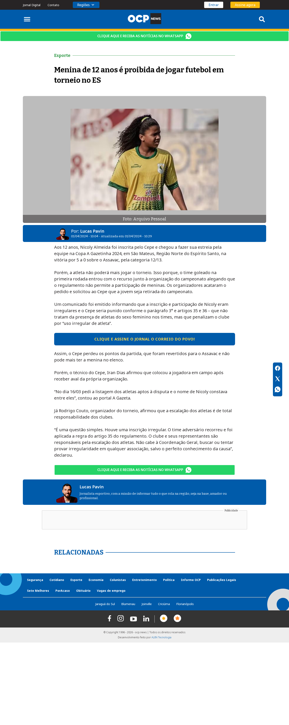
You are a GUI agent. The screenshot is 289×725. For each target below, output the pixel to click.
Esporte (76, 580)
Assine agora (245, 5)
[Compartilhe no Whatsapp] (277, 390)
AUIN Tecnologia (161, 637)
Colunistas (118, 580)
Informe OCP (191, 580)
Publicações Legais (221, 580)
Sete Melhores (38, 591)
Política (169, 580)
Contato (53, 5)
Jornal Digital (31, 5)
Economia (96, 580)
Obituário (83, 591)
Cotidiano (57, 580)
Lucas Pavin (92, 231)
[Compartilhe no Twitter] (277, 379)
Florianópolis (185, 604)
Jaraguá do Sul (105, 604)
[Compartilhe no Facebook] (277, 369)
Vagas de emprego (111, 591)
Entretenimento (144, 580)
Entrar (214, 5)
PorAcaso (62, 591)
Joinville (147, 604)
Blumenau (128, 604)
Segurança (35, 580)
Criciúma (164, 604)
